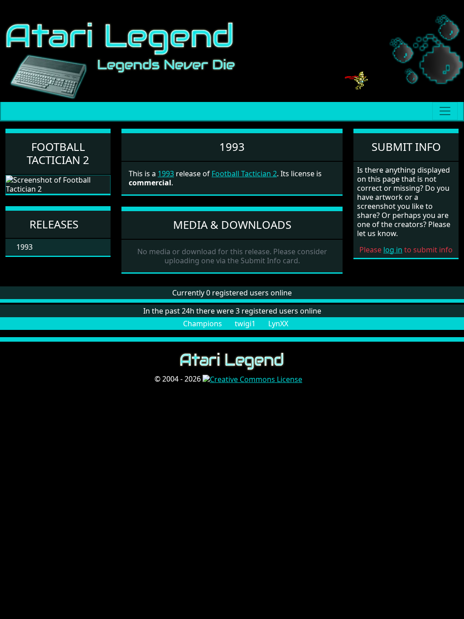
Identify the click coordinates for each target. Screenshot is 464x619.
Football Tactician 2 (58, 153)
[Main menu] (445, 111)
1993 (166, 174)
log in (392, 250)
